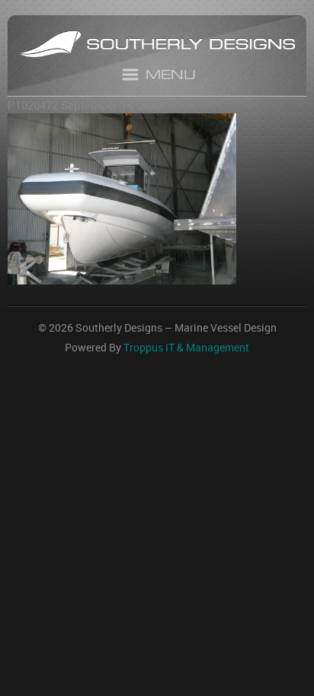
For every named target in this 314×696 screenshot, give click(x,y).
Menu (171, 76)
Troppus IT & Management (186, 347)
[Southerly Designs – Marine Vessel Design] (157, 46)
